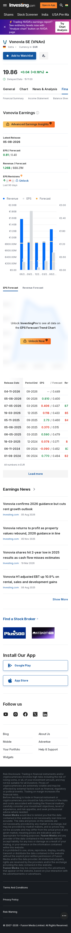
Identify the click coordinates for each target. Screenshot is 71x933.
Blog (6, 734)
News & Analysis (45, 89)
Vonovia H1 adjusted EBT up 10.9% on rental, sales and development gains (31, 579)
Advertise (45, 741)
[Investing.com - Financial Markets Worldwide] (22, 5)
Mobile (7, 741)
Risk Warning (10, 911)
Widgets (8, 757)
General (9, 89)
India (45, 14)
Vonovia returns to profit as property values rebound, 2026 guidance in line (31, 530)
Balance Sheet (61, 98)
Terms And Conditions (15, 887)
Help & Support (48, 749)
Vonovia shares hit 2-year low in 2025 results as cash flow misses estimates (31, 554)
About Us (44, 734)
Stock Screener (27, 14)
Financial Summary (13, 98)
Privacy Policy (11, 899)
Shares (8, 14)
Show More (60, 599)
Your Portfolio (11, 749)
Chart (24, 89)
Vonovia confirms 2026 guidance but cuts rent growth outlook (34, 506)
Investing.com (11, 514)
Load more (35, 473)
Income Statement (38, 98)
